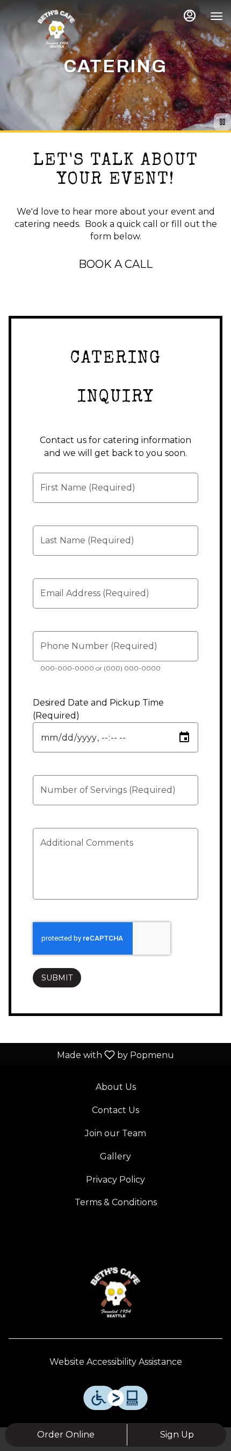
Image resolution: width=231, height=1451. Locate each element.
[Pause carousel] (222, 121)
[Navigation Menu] (216, 16)
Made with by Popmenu (91, 1054)
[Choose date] (184, 737)
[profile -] (189, 15)
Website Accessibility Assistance (115, 1362)
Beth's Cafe (115, 1289)
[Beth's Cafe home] (56, 27)
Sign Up (177, 1434)
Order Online (66, 1434)
